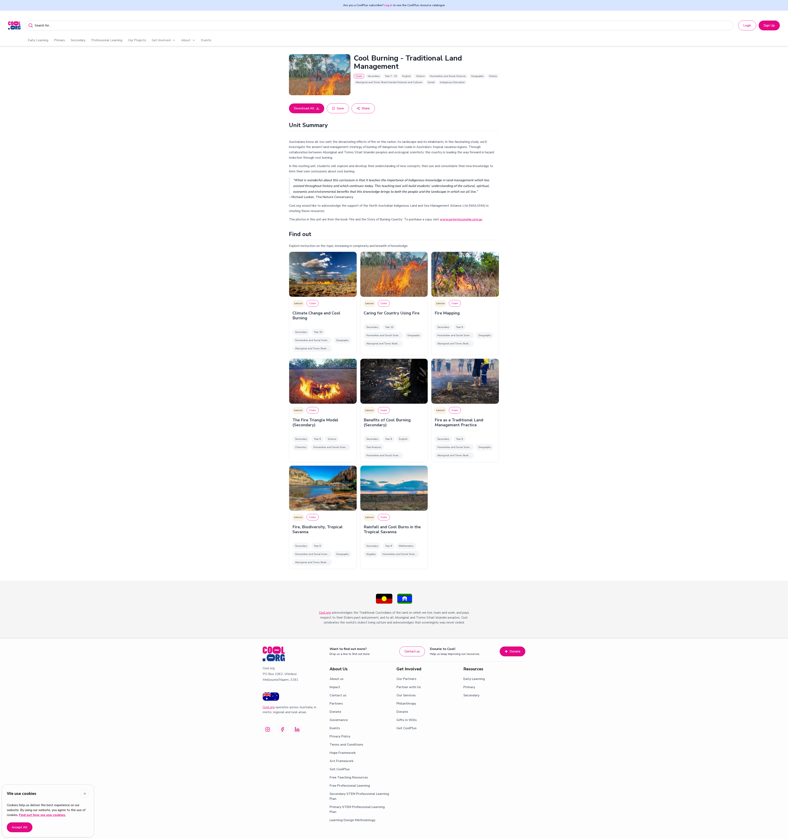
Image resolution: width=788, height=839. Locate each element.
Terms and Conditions (346, 744)
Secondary (78, 40)
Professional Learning (106, 40)
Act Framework (341, 761)
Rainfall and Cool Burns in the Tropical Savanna (392, 529)
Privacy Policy (340, 736)
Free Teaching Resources (349, 777)
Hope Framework (343, 753)
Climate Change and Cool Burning (316, 316)
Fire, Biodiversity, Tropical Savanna (317, 529)
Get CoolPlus (340, 769)
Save (340, 108)
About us (337, 679)
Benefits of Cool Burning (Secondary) (387, 423)
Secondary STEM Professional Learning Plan (359, 796)
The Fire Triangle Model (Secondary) (315, 423)
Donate (515, 651)
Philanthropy (406, 703)
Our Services (406, 695)
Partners (336, 703)
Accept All (19, 827)
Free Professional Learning (350, 785)
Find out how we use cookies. (42, 815)
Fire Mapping (447, 313)
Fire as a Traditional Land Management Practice (459, 423)
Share (366, 108)
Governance (339, 720)
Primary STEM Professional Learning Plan (357, 809)
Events (206, 40)
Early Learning (38, 40)
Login (747, 25)
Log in (388, 5)
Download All (304, 108)
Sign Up (769, 25)
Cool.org (325, 612)
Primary (59, 40)
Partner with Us (408, 687)
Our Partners (406, 679)
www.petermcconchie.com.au (461, 219)
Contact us (412, 651)
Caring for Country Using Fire (391, 313)
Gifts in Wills (406, 720)
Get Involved (161, 40)
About (185, 40)
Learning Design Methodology (352, 820)
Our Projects (137, 40)
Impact (335, 687)
